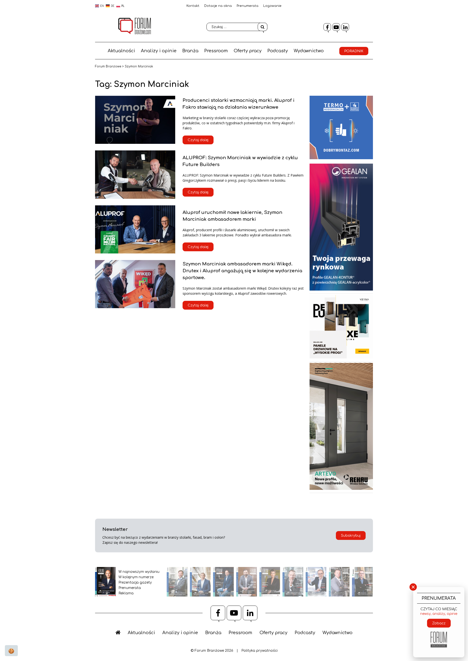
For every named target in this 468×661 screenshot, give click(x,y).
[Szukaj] (262, 27)
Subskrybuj (351, 535)
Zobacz (439, 623)
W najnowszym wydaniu (138, 572)
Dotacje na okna (218, 6)
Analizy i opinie (158, 50)
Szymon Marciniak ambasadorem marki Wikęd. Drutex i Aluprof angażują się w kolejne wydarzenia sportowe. (242, 271)
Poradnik (353, 51)
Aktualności (121, 50)
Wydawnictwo (309, 50)
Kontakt (192, 6)
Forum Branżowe (108, 66)
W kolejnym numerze (136, 577)
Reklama (126, 593)
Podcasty (277, 50)
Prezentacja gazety (135, 582)
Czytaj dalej (198, 140)
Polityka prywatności (259, 650)
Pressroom (216, 50)
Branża (190, 50)
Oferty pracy (248, 50)
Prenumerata (247, 6)
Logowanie (272, 6)
